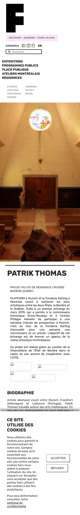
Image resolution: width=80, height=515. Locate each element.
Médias (29, 93)
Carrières (31, 86)
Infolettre (12, 45)
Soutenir (15, 37)
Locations (12, 90)
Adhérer (29, 37)
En (40, 45)
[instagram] (33, 46)
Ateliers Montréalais (21, 74)
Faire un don (46, 37)
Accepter (58, 458)
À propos (12, 86)
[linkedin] (29, 46)
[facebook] (24, 46)
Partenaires (14, 93)
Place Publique (15, 69)
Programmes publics (20, 65)
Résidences (12, 78)
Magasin (11, 97)
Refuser (57, 468)
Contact (29, 90)
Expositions (12, 61)
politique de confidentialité (16, 504)
